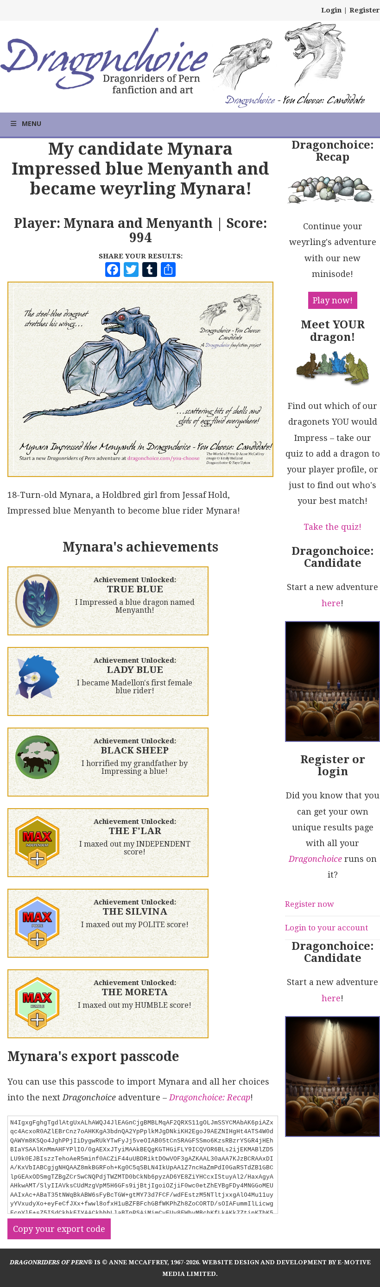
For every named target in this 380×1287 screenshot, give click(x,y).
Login (331, 10)
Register (364, 10)
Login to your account (326, 927)
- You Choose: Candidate (294, 101)
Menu (31, 123)
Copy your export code (59, 1229)
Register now (309, 904)
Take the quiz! (332, 527)
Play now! (333, 300)
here (331, 603)
